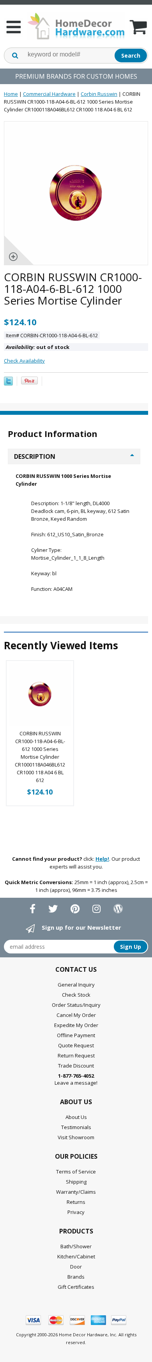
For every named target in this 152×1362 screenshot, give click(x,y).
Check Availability (24, 360)
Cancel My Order (76, 1014)
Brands (76, 1276)
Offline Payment (76, 1035)
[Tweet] (8, 383)
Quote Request (76, 1045)
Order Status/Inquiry (76, 1004)
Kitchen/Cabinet (76, 1256)
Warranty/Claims (76, 1191)
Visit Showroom (76, 1137)
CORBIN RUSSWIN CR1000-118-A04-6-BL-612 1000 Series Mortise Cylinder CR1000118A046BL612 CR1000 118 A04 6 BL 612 (40, 757)
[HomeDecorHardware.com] (76, 26)
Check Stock (76, 994)
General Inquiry (76, 984)
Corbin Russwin (99, 93)
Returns (76, 1201)
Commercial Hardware (49, 93)
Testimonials (76, 1127)
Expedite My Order (76, 1025)
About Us (76, 1117)
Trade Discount (76, 1065)
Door (76, 1266)
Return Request (76, 1055)
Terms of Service (76, 1171)
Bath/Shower (76, 1246)
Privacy (76, 1212)
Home (11, 93)
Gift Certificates (76, 1286)
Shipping (76, 1181)
